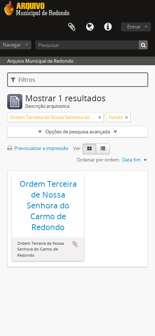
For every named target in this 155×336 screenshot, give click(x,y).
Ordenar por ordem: (98, 159)
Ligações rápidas (108, 27)
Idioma (90, 27)
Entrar (134, 26)
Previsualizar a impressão (40, 148)
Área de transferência (72, 27)
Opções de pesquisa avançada (77, 131)
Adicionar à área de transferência (75, 244)
